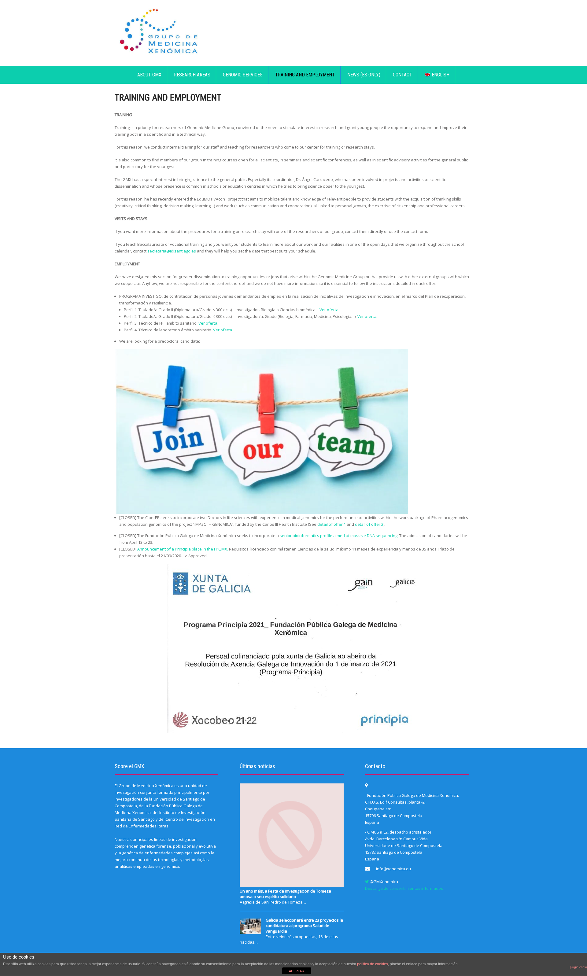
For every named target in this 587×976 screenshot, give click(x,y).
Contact (402, 75)
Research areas (192, 75)
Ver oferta (328, 309)
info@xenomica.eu (393, 868)
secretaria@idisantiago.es (171, 251)
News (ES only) (363, 75)
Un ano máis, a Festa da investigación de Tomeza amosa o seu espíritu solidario (285, 893)
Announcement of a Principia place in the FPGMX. (182, 549)
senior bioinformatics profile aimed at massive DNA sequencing (338, 535)
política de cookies (372, 964)
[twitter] (367, 882)
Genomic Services (243, 75)
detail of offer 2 (369, 524)
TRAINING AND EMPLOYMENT (305, 75)
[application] (261, 431)
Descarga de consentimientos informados (404, 888)
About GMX (149, 75)
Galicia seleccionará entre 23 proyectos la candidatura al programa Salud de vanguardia (304, 925)
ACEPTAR (296, 971)
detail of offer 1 (331, 524)
